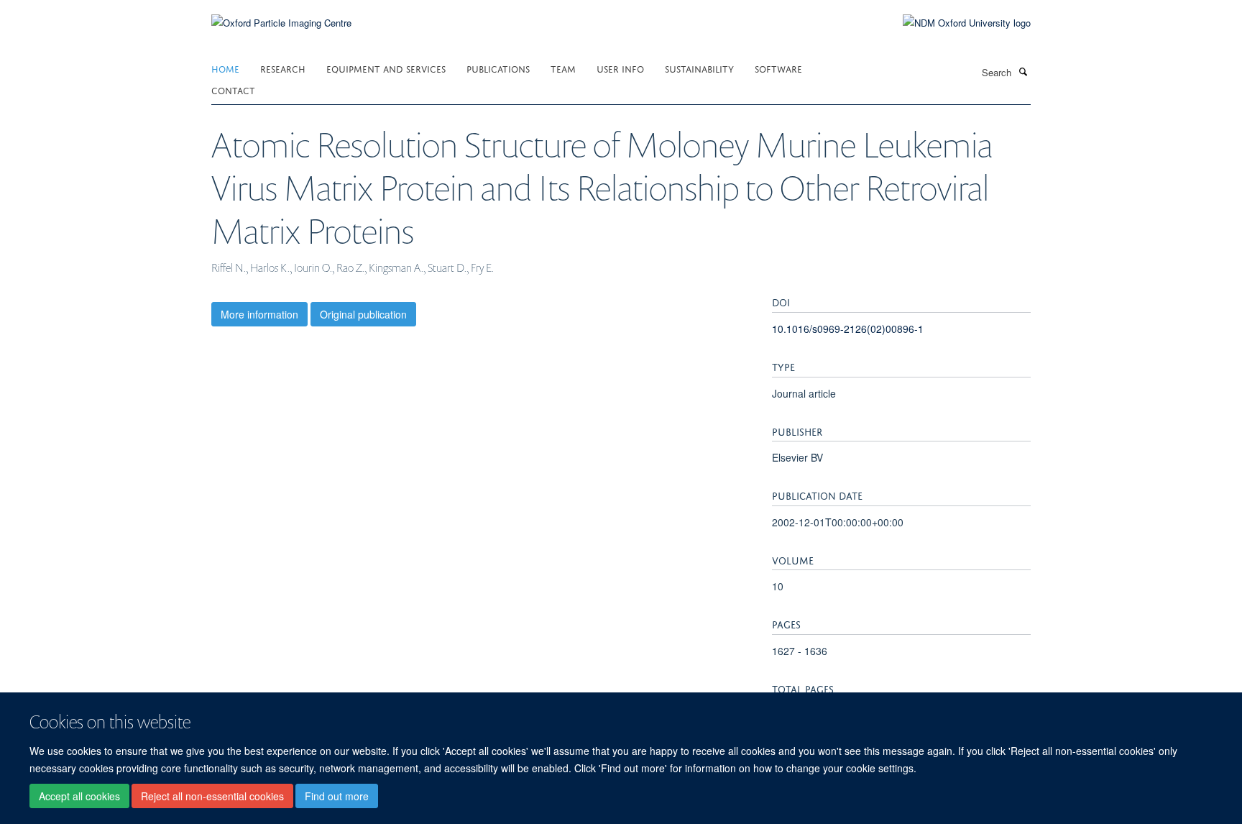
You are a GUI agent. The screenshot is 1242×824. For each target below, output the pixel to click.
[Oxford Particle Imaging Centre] (281, 21)
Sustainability (699, 68)
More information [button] (259, 314)
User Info (620, 68)
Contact (233, 89)
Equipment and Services (386, 68)
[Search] (1023, 71)
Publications (498, 68)
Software (778, 68)
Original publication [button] (363, 314)
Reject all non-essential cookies (212, 796)
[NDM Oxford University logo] (956, 23)
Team (563, 68)
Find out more (337, 796)
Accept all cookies (79, 796)
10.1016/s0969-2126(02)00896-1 (848, 328)
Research (282, 68)
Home (225, 68)
